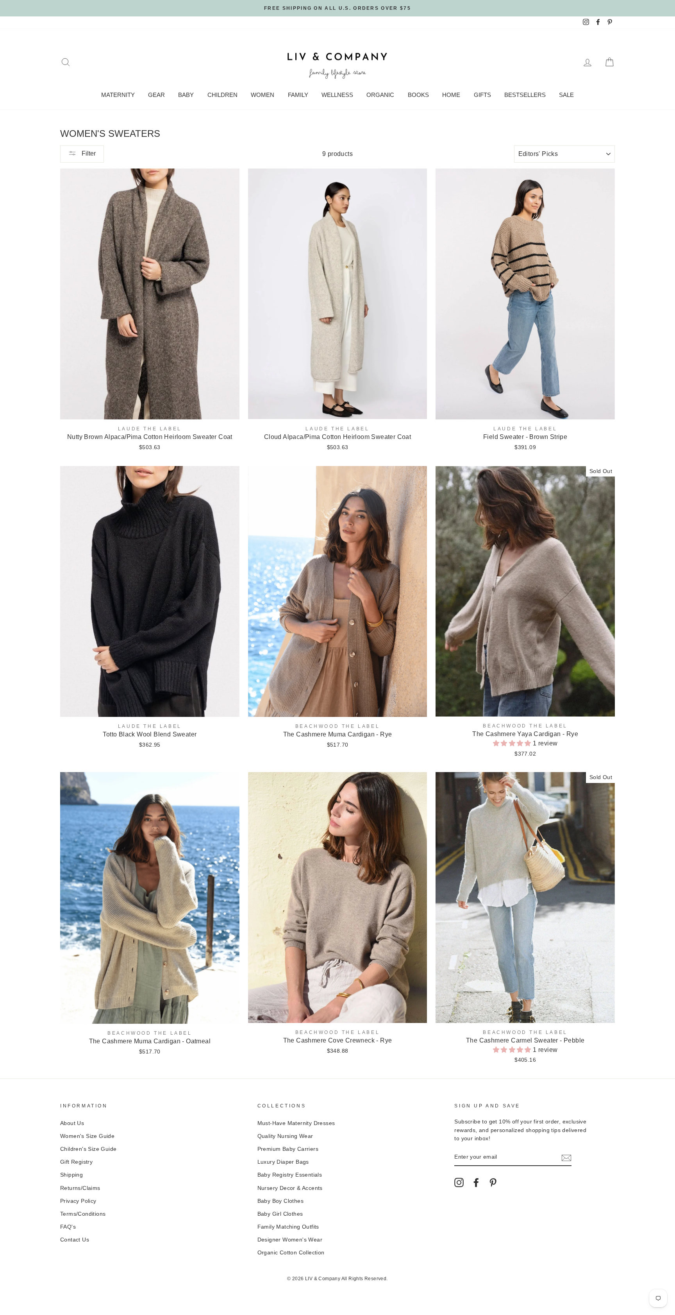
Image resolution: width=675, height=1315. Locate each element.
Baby (186, 94)
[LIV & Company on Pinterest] (493, 1182)
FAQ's (68, 1227)
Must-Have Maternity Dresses (296, 1123)
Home (451, 94)
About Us (72, 1123)
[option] (337, 8)
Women (262, 94)
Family (298, 94)
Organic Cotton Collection (291, 1253)
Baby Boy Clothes (280, 1201)
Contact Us (74, 1240)
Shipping (71, 1175)
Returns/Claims (80, 1188)
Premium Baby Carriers (287, 1149)
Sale (566, 94)
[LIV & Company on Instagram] (459, 1182)
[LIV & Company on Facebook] (476, 1182)
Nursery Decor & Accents (290, 1188)
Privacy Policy (78, 1201)
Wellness (337, 94)
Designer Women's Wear (289, 1240)
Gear (156, 94)
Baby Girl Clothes (280, 1214)
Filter (88, 153)
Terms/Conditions (82, 1214)
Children (222, 94)
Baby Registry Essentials (289, 1175)
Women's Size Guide (87, 1136)
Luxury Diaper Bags (283, 1162)
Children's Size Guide (88, 1149)
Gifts (482, 94)
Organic (380, 94)
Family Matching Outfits (288, 1227)
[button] (513, 743)
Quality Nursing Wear (285, 1136)
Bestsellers (525, 94)
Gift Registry (76, 1162)
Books (418, 94)
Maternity (118, 94)
